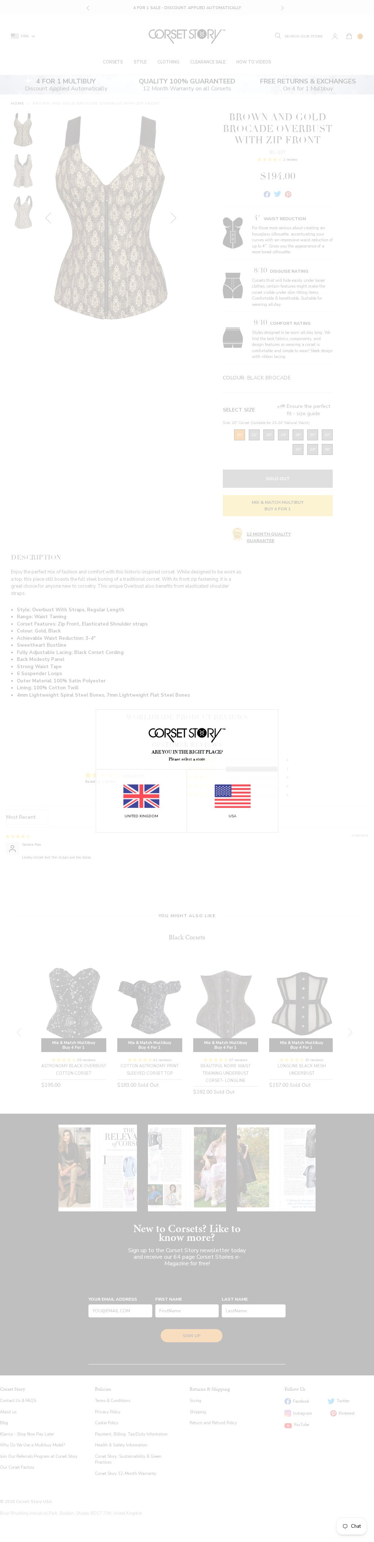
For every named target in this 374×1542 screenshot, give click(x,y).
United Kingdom (141, 816)
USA (232, 816)
